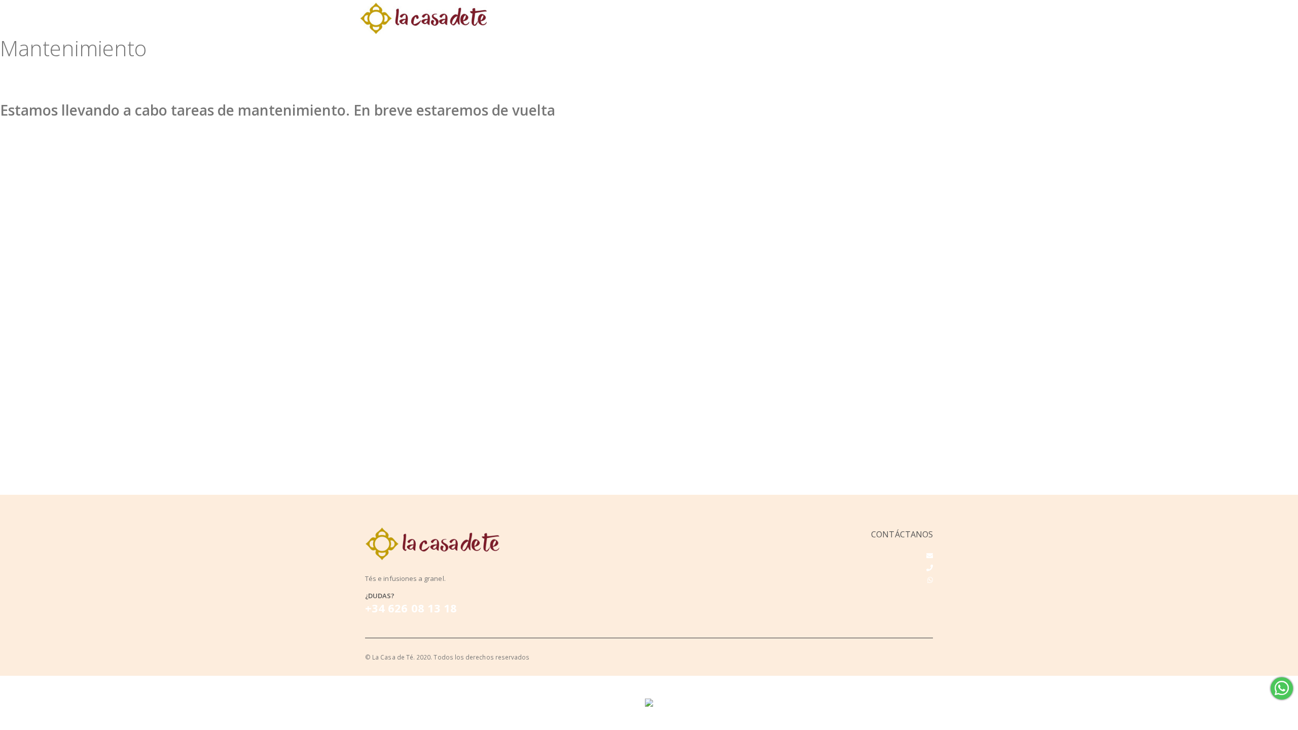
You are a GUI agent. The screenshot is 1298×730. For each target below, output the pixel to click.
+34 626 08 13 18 (411, 607)
